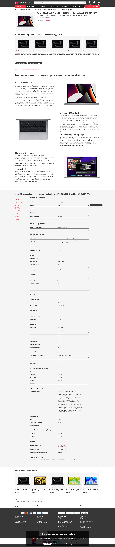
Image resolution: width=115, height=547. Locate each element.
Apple (59, 205)
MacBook (39, 9)
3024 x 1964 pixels (61, 261)
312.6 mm (60, 380)
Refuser (68, 543)
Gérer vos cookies (84, 526)
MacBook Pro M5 (55, 459)
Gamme (17, 199)
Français (59, 338)
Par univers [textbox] (37, 3)
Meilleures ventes (20, 470)
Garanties (17, 220)
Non (58, 292)
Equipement (17, 211)
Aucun (59, 294)
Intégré (59, 270)
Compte (94, 4)
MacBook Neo (33, 459)
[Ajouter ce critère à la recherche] (88, 205)
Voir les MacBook (21, 63)
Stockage (17, 207)
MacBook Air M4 (71, 459)
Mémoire (17, 204)
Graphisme (60, 330)
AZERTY (59, 336)
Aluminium (60, 374)
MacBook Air (47, 459)
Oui (58, 230)
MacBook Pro (61, 216)
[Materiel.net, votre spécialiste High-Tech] (22, 3)
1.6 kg (59, 386)
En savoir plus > (31, 540)
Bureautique (60, 327)
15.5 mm (59, 383)
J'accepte (47, 543)
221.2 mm (60, 377)
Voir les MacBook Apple (34, 63)
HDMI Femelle (62, 361)
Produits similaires (32, 470)
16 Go (59, 250)
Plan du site (82, 518)
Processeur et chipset (20, 202)
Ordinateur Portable (31, 9)
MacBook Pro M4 (63, 459)
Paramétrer (58, 543)
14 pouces (60, 258)
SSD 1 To (59, 278)
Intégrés (59, 319)
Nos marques (83, 520)
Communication (18, 208)
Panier (99, 4)
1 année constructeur (62, 445)
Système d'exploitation (20, 201)
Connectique (18, 213)
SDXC (59, 283)
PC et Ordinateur (21, 9)
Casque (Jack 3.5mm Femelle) (65, 355)
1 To (58, 280)
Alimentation (18, 216)
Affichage (17, 205)
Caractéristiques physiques (21, 215)
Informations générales (20, 197)
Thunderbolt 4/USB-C (64, 358)
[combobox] (38, 2)
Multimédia (17, 210)
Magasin (89, 4)
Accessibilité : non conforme (86, 527)
